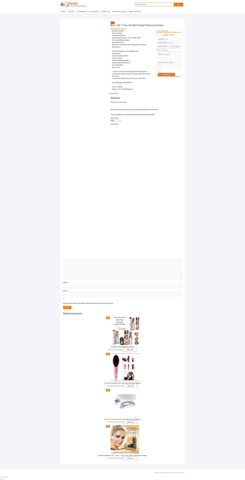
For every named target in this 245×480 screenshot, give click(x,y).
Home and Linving (119, 11)
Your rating (115, 118)
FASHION (71, 11)
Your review (115, 124)
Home (63, 11)
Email (65, 291)
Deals (73, 3)
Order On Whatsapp (162, 31)
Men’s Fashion (135, 11)
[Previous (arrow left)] (1, 479)
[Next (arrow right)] (2, 479)
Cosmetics (106, 11)
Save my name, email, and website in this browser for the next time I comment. (88, 303)
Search (178, 4)
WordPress (182, 472)
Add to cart (130, 349)
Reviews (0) (114, 93)
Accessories (82, 11)
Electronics (94, 11)
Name (65, 282)
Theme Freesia (169, 472)
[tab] (121, 93)
